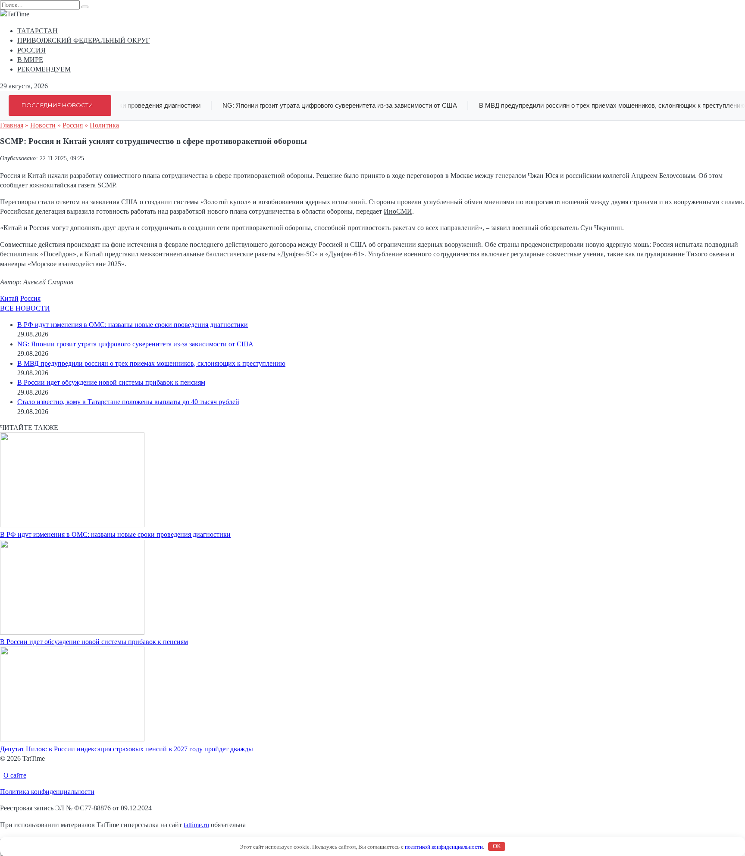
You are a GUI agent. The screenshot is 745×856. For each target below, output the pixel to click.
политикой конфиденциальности (444, 846)
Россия (30, 298)
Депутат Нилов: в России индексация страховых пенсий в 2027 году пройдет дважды (126, 749)
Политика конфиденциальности (47, 791)
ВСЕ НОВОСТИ (25, 308)
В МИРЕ (30, 59)
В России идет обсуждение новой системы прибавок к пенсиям (111, 382)
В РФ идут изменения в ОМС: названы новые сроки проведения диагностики (132, 324)
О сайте (14, 775)
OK (497, 846)
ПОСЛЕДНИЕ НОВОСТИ (57, 105)
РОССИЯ (31, 50)
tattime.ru (196, 824)
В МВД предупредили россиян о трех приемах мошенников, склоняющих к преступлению (151, 363)
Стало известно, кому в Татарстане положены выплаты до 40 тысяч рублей (128, 401)
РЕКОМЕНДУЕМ (44, 69)
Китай (9, 298)
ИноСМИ (398, 211)
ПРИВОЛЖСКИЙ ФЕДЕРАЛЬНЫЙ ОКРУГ (83, 40)
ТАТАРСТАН (37, 30)
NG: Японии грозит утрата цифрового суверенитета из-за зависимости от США (332, 105)
